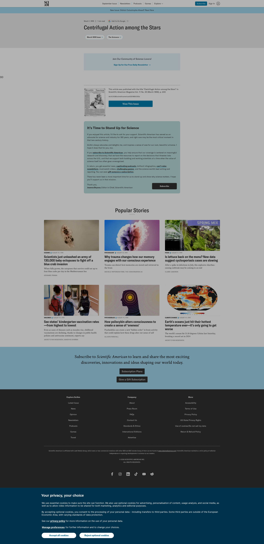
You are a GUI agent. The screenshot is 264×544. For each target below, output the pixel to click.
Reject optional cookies (96, 535)
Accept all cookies (58, 535)
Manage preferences (53, 527)
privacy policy (57, 521)
